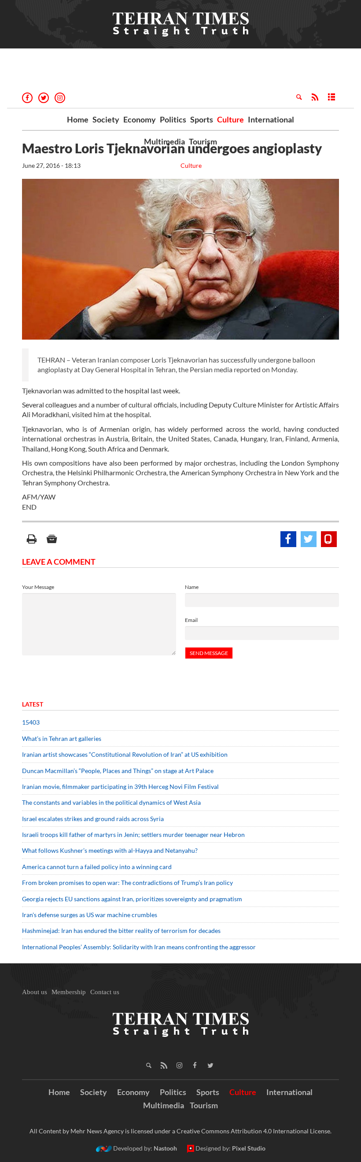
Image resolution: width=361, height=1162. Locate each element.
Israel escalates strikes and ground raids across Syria (93, 818)
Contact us (104, 991)
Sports (201, 119)
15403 (31, 722)
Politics (173, 119)
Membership (69, 991)
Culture (230, 119)
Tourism (203, 141)
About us (34, 991)
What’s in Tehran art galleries (61, 738)
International (271, 119)
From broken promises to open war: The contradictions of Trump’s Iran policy (127, 882)
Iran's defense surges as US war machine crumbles (89, 914)
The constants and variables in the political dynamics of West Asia (111, 802)
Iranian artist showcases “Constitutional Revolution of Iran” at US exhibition (125, 754)
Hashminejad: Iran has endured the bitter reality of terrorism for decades (121, 930)
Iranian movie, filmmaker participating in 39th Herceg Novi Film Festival (120, 786)
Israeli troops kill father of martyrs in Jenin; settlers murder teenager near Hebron (133, 834)
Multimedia (164, 141)
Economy (139, 119)
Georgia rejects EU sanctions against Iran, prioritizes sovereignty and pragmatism (132, 899)
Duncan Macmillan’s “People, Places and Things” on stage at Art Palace (118, 770)
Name (192, 587)
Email (191, 620)
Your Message (38, 587)
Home (77, 119)
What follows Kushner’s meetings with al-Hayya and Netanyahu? (110, 850)
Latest (32, 704)
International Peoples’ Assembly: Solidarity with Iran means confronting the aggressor (139, 947)
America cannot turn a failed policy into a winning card (97, 866)
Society (105, 119)
